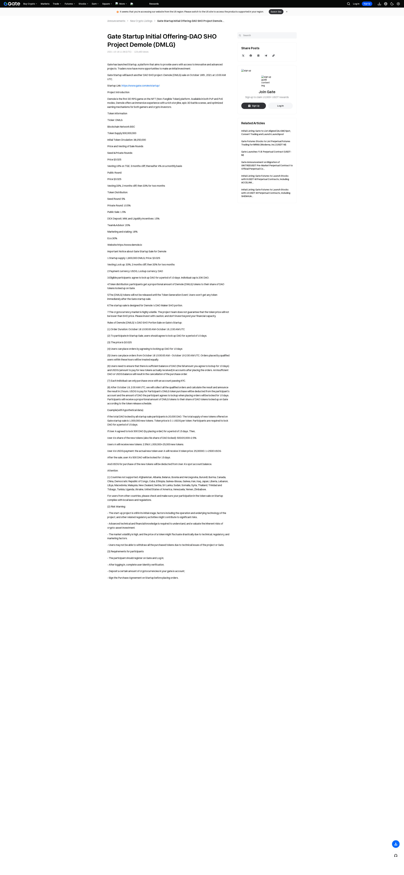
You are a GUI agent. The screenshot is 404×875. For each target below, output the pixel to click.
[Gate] (12, 4)
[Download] (396, 844)
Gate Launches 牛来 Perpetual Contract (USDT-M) (266, 153)
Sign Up (367, 4)
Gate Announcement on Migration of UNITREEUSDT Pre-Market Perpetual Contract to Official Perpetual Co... (267, 165)
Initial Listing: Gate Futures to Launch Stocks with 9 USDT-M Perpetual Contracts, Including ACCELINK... (265, 179)
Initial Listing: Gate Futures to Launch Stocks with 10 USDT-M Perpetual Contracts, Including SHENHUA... (265, 193)
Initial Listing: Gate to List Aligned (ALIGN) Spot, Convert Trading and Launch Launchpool (266, 132)
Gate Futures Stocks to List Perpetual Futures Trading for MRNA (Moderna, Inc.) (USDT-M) (265, 143)
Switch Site (276, 11)
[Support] (396, 855)
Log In (356, 4)
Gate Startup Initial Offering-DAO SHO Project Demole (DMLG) (189, 21)
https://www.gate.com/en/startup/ (141, 85)
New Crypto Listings (141, 20)
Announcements (116, 20)
